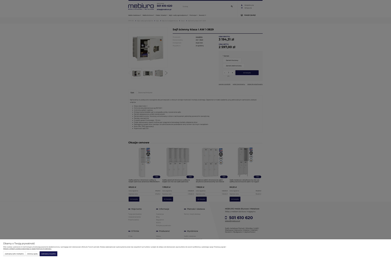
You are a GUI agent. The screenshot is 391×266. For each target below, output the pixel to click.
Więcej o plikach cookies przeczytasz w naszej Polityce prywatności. (27, 249)
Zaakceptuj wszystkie (48, 254)
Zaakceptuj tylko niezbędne (14, 254)
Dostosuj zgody (32, 254)
